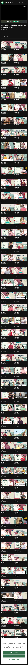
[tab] (5, 36)
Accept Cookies (14, 652)
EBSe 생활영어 (5, 25)
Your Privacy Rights (14, 659)
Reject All (14, 656)
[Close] (25, 640)
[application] (14, 12)
